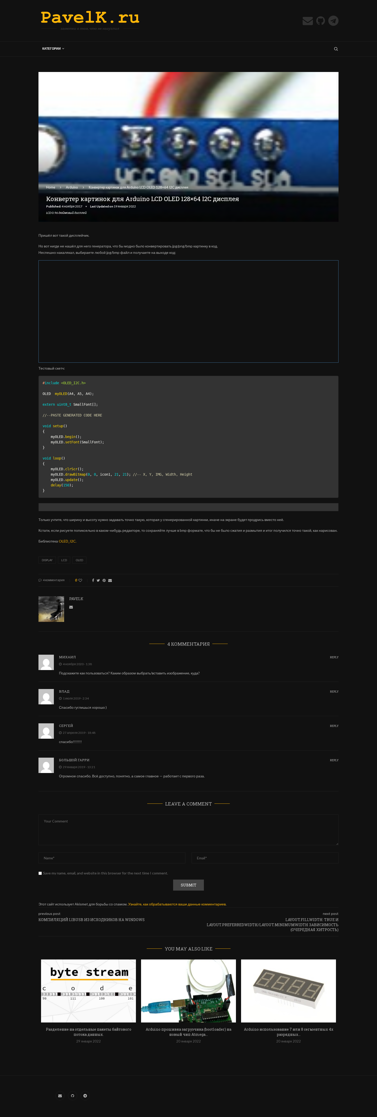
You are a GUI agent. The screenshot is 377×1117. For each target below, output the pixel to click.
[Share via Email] (110, 580)
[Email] (308, 21)
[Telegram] (333, 21)
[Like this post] (83, 580)
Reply (334, 657)
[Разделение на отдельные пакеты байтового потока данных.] (88, 991)
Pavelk (76, 598)
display (47, 560)
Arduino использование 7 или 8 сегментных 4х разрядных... (288, 1032)
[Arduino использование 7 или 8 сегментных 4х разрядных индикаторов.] (288, 991)
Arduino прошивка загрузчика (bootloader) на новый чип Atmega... (188, 1032)
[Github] (320, 21)
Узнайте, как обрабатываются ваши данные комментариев (177, 904)
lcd (64, 560)
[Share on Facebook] (93, 580)
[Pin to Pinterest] (104, 580)
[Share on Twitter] (98, 580)
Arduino (72, 187)
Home (50, 187)
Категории (51, 48)
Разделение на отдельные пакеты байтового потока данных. (88, 1032)
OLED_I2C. (67, 541)
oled (79, 560)
